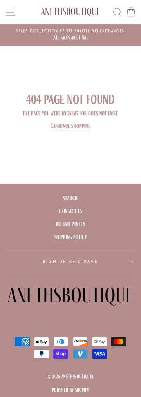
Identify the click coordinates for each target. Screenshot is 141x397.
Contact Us (70, 211)
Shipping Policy (70, 237)
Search (70, 198)
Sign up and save (70, 261)
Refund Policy (70, 224)
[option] (70, 35)
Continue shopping (70, 126)
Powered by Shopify (70, 390)
